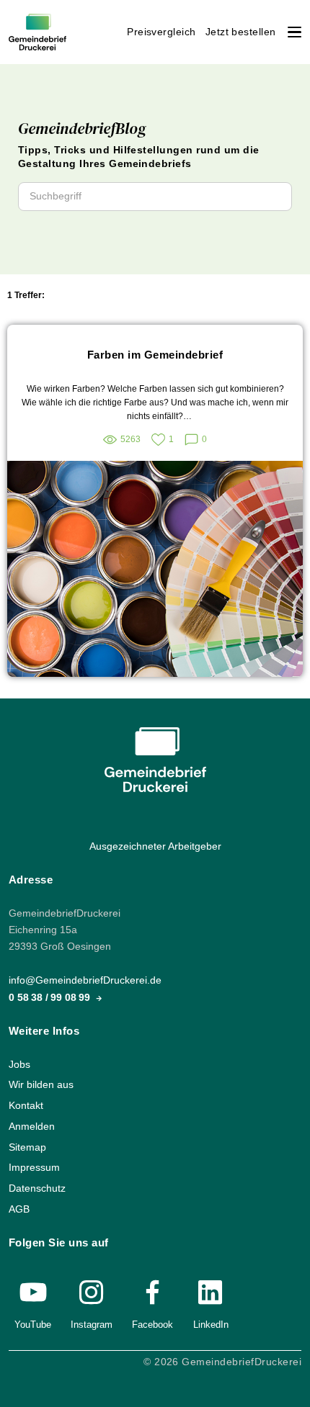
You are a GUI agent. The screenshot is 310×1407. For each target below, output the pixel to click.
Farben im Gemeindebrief (155, 355)
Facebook (152, 1324)
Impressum (34, 1167)
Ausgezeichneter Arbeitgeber (155, 846)
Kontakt (26, 1105)
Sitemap (27, 1146)
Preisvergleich (161, 32)
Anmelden (32, 1126)
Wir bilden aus (41, 1084)
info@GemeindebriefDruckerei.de (85, 980)
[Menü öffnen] (294, 32)
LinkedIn (211, 1324)
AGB (19, 1208)
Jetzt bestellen (240, 32)
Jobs (19, 1063)
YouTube (32, 1324)
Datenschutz (37, 1188)
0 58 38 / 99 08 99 (51, 997)
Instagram (91, 1324)
